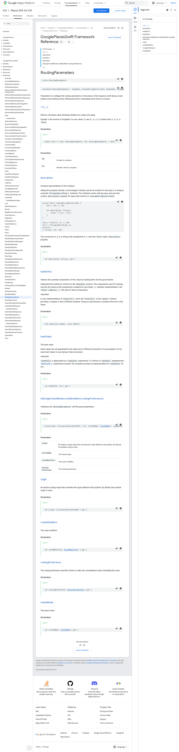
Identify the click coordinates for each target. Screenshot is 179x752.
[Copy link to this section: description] (55, 178)
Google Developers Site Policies (97, 663)
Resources (42, 16)
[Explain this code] (118, 79)
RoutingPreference (75, 590)
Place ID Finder (41, 719)
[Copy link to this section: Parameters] (53, 153)
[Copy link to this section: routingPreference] (63, 562)
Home (43, 28)
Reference (17, 16)
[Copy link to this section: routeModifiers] (59, 522)
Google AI (120, 733)
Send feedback (114, 37)
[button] (16, 40)
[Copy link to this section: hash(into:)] (54, 271)
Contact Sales (105, 715)
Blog (87, 3)
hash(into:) (46, 271)
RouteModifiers (71, 550)
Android (71, 711)
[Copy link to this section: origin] (49, 479)
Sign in (173, 3)
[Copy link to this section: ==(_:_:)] (50, 107)
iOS (5, 10)
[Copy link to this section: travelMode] (55, 602)
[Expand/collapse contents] (53, 49)
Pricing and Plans (106, 711)
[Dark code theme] (122, 79)
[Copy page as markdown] (69, 42)
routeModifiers (49, 522)
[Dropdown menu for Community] (106, 3)
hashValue (46, 336)
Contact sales (120, 11)
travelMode (47, 602)
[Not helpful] (122, 28)
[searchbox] (16, 24)
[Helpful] (118, 28)
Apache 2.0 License (65, 663)
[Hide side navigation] (29, 747)
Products (46, 3)
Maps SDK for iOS (42, 723)
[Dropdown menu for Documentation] (80, 3)
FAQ (37, 711)
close (175, 9)
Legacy (54, 16)
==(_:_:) (44, 106)
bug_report (167, 9)
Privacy (46, 747)
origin (44, 479)
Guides (6, 16)
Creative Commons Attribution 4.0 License (101, 660)
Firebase (86, 733)
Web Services (73, 723)
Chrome (74, 733)
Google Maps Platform (65, 28)
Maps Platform (26, 3)
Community (98, 3)
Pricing (57, 3)
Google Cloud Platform (102, 733)
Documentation (71, 3)
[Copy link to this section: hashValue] (54, 336)
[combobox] (136, 3)
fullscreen (171, 9)
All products (65, 737)
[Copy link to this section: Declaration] (53, 129)
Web (69, 719)
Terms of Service (106, 723)
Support (103, 719)
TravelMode (105, 426)
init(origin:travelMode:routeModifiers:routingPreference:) (72, 398)
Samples (30, 16)
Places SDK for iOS (21, 10)
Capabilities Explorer (43, 715)
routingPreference (51, 562)
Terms (38, 747)
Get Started (101, 11)
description (47, 177)
